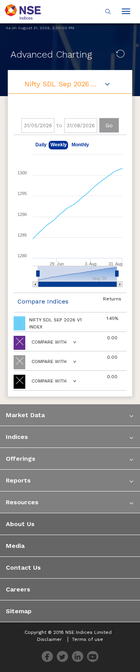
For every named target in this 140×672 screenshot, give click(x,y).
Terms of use (87, 639)
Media (15, 545)
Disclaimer (49, 639)
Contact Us (23, 567)
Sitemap (19, 611)
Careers (18, 589)
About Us (20, 524)
